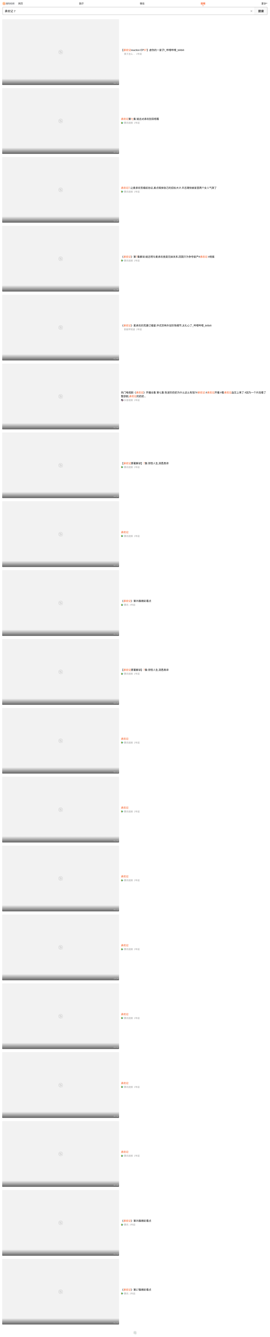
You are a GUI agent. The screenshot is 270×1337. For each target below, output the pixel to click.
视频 (203, 3)
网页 (20, 3)
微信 (142, 3)
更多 (263, 3)
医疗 (81, 3)
